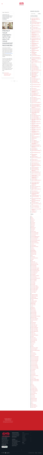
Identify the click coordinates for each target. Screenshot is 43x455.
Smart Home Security (34, 364)
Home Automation (34, 266)
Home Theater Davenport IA (36, 115)
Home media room (34, 273)
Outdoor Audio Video (35, 168)
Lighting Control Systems (35, 136)
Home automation (34, 81)
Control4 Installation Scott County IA (36, 62)
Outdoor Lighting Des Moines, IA (36, 180)
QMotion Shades (34, 187)
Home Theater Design (35, 116)
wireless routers (33, 407)
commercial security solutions (35, 240)
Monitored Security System (36, 144)
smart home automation (34, 360)
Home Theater (34, 114)
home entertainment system (35, 270)
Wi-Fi (32, 402)
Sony (32, 383)
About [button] (23, 432)
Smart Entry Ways (33, 354)
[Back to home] (21, 4)
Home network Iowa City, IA (36, 98)
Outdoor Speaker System (35, 182)
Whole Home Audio (34, 398)
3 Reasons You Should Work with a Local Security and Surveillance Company (7, 17)
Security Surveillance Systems (35, 350)
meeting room (33, 308)
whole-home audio (34, 400)
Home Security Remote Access (35, 278)
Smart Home (33, 355)
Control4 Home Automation (36, 57)
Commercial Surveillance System (35, 51)
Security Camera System (35, 195)
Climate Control (33, 231)
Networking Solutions (35, 162)
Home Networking (34, 99)
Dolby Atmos (33, 256)
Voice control (33, 397)
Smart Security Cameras (34, 375)
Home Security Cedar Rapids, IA (36, 102)
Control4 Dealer (34, 54)
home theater (33, 284)
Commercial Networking (35, 47)
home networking (33, 276)
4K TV (32, 217)
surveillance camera (34, 388)
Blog (23, 442)
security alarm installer (34, 347)
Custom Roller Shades (35, 68)
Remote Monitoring (34, 340)
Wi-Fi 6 (32, 403)
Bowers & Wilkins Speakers (35, 23)
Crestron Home (34, 65)
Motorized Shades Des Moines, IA (36, 150)
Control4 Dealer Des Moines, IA (36, 55)
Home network (34, 97)
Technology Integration (34, 390)
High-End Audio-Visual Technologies (35, 76)
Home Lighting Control (34, 271)
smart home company (34, 361)
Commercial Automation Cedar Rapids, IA (36, 39)
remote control (33, 337)
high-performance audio (34, 264)
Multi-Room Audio (34, 156)
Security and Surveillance (6, 21)
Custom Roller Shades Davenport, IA (36, 70)
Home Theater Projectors (35, 133)
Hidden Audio (33, 261)
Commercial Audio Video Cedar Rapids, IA (36, 32)
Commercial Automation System (35, 41)
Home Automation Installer (35, 82)
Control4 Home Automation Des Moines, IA (36, 59)
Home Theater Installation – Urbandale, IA (36, 131)
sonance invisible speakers (35, 379)
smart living (33, 370)
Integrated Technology (34, 295)
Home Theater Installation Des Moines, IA (36, 121)
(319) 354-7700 (4, 444)
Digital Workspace (34, 73)
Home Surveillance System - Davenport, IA (36, 113)
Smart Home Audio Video (35, 356)
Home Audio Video (34, 80)
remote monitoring (7, 75)
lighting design (33, 303)
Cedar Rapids (33, 228)
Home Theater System (34, 289)
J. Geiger (32, 299)
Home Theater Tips (34, 290)
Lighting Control (33, 302)
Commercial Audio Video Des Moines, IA (36, 36)
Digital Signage (33, 250)
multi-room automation (34, 318)
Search (39, 13)
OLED (32, 321)
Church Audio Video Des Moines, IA (36, 29)
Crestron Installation (34, 66)
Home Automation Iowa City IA (36, 84)
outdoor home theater (34, 328)
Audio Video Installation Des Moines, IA (36, 19)
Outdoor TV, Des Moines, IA (36, 186)
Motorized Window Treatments (34, 155)
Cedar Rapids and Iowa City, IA (36, 26)
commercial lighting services (35, 236)
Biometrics (32, 226)
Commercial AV (33, 235)
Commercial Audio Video (35, 30)
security (32, 346)
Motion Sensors (33, 309)
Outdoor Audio (33, 323)
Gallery (23, 436)
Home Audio (33, 77)
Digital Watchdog (33, 251)
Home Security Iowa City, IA (36, 108)
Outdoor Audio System (35, 167)
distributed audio (33, 254)
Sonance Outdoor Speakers (35, 380)
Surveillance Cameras (34, 389)
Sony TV (32, 384)
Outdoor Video (33, 333)
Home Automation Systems (36, 86)
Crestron (32, 247)
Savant (32, 345)
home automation (33, 265)
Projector (32, 336)
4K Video (32, 221)
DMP (32, 255)
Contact (23, 443)
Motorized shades (33, 313)
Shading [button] (23, 437)
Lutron (33, 139)
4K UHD (32, 218)
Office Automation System (35, 164)
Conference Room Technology (34, 53)
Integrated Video (33, 297)
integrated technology (34, 294)
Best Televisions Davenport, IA (36, 22)
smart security (6, 72)
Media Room (33, 307)
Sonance (32, 376)
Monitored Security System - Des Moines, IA (36, 146)
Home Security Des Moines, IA (36, 104)
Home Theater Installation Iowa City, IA (36, 123)
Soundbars (32, 385)
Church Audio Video (34, 27)
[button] (2, 4)
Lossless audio (33, 304)
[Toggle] (40, 24)
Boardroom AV (33, 227)
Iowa (32, 135)
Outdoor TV (33, 185)
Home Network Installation (35, 275)
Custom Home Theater (35, 67)
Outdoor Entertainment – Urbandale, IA (35, 177)
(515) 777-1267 (14, 445)
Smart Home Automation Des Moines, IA (36, 201)
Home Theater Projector (34, 288)
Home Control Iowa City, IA (36, 89)
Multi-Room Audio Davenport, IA (36, 157)
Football (32, 259)
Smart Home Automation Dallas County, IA (36, 199)
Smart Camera (33, 352)
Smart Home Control (35, 202)
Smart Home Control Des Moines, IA (36, 204)
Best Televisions (34, 21)
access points (33, 222)
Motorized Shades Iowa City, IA (36, 152)
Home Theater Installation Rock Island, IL (36, 127)
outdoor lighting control (34, 331)
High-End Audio (34, 74)
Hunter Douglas (33, 292)
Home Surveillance (34, 279)
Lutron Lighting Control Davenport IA (35, 143)
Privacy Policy (39, 452)
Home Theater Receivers (35, 134)
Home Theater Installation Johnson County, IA (35, 125)
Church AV (32, 230)
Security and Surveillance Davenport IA (8, 20)
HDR (32, 260)
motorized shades (33, 314)
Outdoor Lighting (34, 178)
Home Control (34, 88)
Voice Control (34, 212)
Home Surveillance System (35, 111)
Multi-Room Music (34, 159)
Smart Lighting (33, 369)
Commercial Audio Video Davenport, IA (35, 34)
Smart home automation (34, 359)
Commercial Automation (34, 233)
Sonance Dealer (33, 378)
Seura (32, 351)
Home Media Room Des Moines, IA (36, 96)
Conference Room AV (34, 241)
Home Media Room (34, 94)
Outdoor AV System (34, 326)
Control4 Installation (34, 60)
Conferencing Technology (35, 242)
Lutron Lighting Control (35, 141)
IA (31, 293)
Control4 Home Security (34, 246)
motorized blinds (34, 148)
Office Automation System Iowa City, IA (36, 166)
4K (31, 216)
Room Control (33, 342)
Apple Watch (33, 223)
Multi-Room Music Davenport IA (36, 160)
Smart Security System (35, 205)
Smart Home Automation (35, 196)
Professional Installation (34, 335)
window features (33, 404)
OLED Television (33, 322)
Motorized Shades (34, 149)
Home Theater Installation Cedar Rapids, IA (36, 119)
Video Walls (33, 394)
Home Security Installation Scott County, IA (36, 107)
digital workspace (33, 252)
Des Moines (33, 249)
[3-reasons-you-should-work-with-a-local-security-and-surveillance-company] (7, 25)
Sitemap (36, 452)
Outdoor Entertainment (35, 171)
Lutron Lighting (34, 140)
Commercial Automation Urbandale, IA (35, 43)
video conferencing (34, 393)
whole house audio (34, 399)
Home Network (33, 274)
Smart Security (33, 374)
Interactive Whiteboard (34, 298)
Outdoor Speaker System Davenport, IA (35, 184)
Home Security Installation (35, 105)
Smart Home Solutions (34, 365)
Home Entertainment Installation (35, 91)
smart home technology (34, 366)
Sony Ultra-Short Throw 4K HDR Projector (36, 209)
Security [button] (23, 441)
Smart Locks (33, 371)
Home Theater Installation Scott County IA (36, 129)
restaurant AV (33, 341)
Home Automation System (35, 269)
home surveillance (33, 280)
